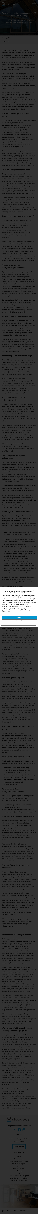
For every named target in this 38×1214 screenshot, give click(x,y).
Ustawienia (19, 621)
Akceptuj (19, 617)
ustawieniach (6, 612)
